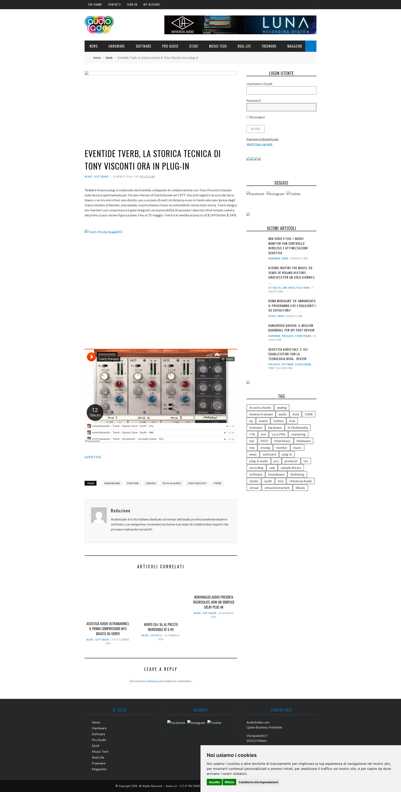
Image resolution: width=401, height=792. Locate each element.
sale (272, 468)
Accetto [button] (214, 782)
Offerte (156, 635)
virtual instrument (277, 488)
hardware (275, 427)
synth (268, 481)
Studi (193, 46)
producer (291, 461)
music (297, 447)
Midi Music (282, 441)
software (255, 474)
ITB (252, 434)
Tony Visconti (197, 483)
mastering (298, 434)
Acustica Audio (260, 407)
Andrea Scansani (261, 414)
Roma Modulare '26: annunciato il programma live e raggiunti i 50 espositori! (292, 305)
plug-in (287, 454)
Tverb (217, 483)
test (271, 368)
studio (253, 481)
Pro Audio (170, 46)
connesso (152, 681)
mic (252, 441)
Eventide (133, 483)
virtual (254, 488)
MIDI (264, 441)
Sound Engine (303, 336)
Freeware (269, 46)
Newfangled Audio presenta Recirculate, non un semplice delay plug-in (213, 602)
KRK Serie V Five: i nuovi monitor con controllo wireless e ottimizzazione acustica (288, 245)
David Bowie (112, 483)
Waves (300, 488)
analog (282, 407)
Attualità (274, 287)
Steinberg (297, 474)
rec (306, 461)
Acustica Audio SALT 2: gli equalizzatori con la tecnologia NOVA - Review (288, 354)
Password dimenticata (262, 139)
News (94, 46)
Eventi (272, 316)
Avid (295, 414)
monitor (281, 447)
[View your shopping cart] (314, 4)
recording (256, 468)
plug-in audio (172, 483)
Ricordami (257, 117)
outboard (269, 454)
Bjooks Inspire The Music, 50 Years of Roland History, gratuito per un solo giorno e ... (291, 274)
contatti (114, 4)
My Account (152, 4)
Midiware (304, 441)
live (263, 434)
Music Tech (218, 46)
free (292, 421)
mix (252, 447)
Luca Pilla (278, 434)
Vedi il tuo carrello (259, 144)
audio (283, 414)
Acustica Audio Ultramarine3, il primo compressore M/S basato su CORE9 (107, 628)
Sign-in (132, 4)
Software (143, 46)
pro (276, 461)
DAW (309, 414)
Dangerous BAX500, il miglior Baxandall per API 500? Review (291, 328)
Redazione (147, 176)
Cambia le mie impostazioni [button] (258, 782)
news (253, 454)
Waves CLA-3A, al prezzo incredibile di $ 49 (161, 627)
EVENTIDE (93, 457)
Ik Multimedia (298, 427)
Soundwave (276, 474)
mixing (265, 447)
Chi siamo (95, 4)
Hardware (117, 46)
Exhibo (278, 421)
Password (253, 100)
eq (251, 421)
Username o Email (259, 84)
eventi (263, 421)
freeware (255, 427)
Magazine (294, 46)
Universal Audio (300, 481)
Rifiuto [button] (229, 782)
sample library (291, 468)
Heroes (151, 483)
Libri (284, 287)
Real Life (244, 46)
